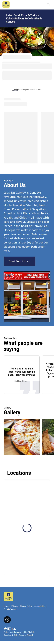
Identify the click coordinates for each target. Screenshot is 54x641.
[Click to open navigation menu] (49, 5)
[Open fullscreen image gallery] (22, 437)
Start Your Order (19, 261)
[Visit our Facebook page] (7, 619)
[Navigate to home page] (24, 5)
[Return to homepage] (8, 597)
